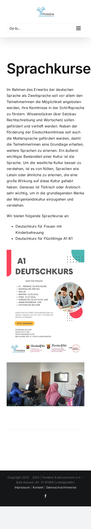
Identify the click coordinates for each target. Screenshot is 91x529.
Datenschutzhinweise (61, 487)
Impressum (22, 487)
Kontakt (38, 487)
